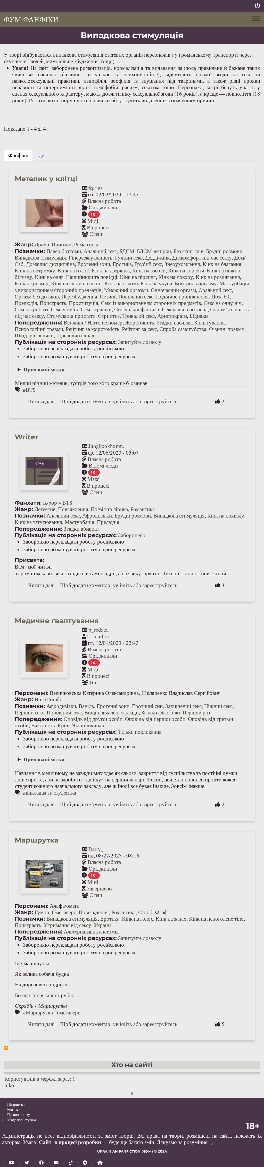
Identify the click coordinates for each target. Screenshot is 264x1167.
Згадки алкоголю (160, 712)
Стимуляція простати (71, 315)
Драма (42, 244)
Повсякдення (73, 509)
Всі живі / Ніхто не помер (93, 322)
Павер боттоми (63, 251)
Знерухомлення (182, 264)
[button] (132, 1093)
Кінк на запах (171, 918)
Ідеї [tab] (41, 155)
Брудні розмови (224, 251)
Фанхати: (28, 502)
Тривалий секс (138, 315)
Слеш (95, 233)
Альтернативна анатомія (91, 931)
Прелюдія (26, 302)
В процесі (98, 227)
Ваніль (86, 706)
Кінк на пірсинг (138, 276)
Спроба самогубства (182, 328)
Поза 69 (220, 296)
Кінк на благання (222, 264)
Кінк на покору (175, 276)
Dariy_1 (97, 849)
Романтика (86, 244)
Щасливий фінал (75, 335)
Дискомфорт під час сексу (202, 257)
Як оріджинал (88, 725)
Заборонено (131, 535)
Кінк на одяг (49, 276)
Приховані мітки (43, 369)
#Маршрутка (38, 1012)
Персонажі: (31, 693)
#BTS (29, 389)
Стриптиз (109, 315)
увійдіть (122, 401)
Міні (92, 882)
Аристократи (172, 315)
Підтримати (16, 1104)
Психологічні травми (39, 328)
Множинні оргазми (126, 290)
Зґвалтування (209, 322)
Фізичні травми (226, 328)
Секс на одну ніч (223, 302)
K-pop (50, 502)
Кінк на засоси (149, 270)
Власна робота (104, 200)
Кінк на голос (73, 270)
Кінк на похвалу (225, 515)
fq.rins (95, 187)
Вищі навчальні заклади (111, 712)
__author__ (102, 636)
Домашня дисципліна (50, 264)
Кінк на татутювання (38, 522)
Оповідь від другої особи (93, 718)
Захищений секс (183, 706)
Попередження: (38, 322)
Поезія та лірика (109, 509)
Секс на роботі (31, 309)
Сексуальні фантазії (136, 309)
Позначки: (30, 251)
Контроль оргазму (196, 283)
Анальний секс (100, 251)
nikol (10, 1085)
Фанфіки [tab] (18, 155)
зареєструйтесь (160, 401)
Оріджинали (103, 207)
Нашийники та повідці (91, 276)
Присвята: (29, 560)
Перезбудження (79, 296)
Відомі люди (103, 465)
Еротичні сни (147, 706)
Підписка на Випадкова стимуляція (6, 1048)
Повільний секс (135, 296)
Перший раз (196, 712)
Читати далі (41, 401)
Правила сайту (18, 1114)
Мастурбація (79, 522)
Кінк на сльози (121, 283)
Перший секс (29, 712)
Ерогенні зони (93, 264)
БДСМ (126, 251)
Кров (63, 725)
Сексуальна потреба (185, 309)
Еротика (122, 264)
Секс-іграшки (96, 309)
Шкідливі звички (34, 335)
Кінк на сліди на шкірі (76, 283)
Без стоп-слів (188, 251)
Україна (103, 925)
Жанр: (24, 244)
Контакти (14, 1109)
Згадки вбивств (81, 528)
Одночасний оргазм (173, 290)
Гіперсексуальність (90, 257)
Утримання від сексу (67, 925)
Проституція (83, 302)
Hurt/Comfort (50, 699)
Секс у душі (64, 309)
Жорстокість (139, 322)
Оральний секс (215, 290)
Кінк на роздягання (218, 276)
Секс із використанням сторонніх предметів (151, 302)
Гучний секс (129, 257)
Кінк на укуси (156, 283)
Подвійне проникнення (182, 296)
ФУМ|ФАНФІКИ (31, 19)
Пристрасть (53, 302)
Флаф (161, 912)
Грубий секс (148, 264)
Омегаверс (64, 912)
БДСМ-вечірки (154, 251)
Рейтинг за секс (139, 328)
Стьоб (145, 912)
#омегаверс (67, 1012)
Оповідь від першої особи (155, 718)
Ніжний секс (218, 706)
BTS (67, 502)
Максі (94, 478)
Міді (92, 220)
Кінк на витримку (35, 270)
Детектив (45, 509)
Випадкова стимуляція (40, 257)
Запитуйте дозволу (139, 341)
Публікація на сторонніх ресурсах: (66, 342)
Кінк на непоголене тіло (216, 918)
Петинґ (108, 296)
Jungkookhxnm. (106, 445)
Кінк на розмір (31, 283)
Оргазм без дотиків (37, 296)
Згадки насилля (174, 322)
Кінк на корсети (186, 270)
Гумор (42, 912)
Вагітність (43, 725)
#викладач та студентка (49, 792)
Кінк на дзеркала (111, 270)
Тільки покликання (140, 731)
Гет (93, 682)
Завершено (99, 888)
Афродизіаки (97, 515)
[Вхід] (257, 6)
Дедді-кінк (157, 257)
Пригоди (61, 244)
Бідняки (198, 315)
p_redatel (98, 629)
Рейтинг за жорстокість (92, 328)
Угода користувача (21, 1119)
